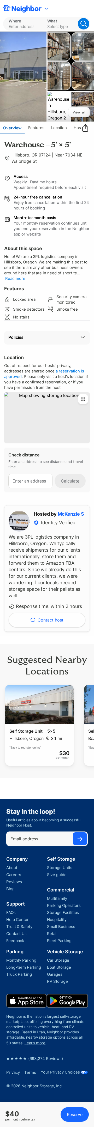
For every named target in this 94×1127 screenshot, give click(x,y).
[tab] (12, 128)
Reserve (75, 1114)
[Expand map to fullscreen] (83, 399)
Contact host (50, 620)
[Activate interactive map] (47, 417)
